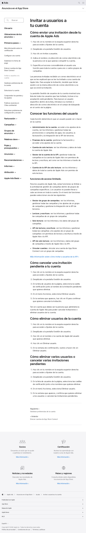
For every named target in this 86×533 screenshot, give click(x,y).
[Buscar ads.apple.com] (79, 3)
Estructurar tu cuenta (11, 90)
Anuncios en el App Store (15, 8)
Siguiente (34, 409)
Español (4, 523)
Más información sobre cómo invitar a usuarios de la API (54, 257)
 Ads (5, 2)
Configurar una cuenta (12, 56)
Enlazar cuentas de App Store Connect (12, 69)
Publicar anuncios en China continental (11, 104)
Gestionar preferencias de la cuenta (13, 84)
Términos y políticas (38, 529)
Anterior (34, 416)
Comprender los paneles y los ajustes (13, 97)
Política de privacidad (8, 529)
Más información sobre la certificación (13, 49)
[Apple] (2, 494)
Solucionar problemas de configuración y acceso (13, 112)
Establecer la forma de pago (12, 62)
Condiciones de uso (24, 529)
